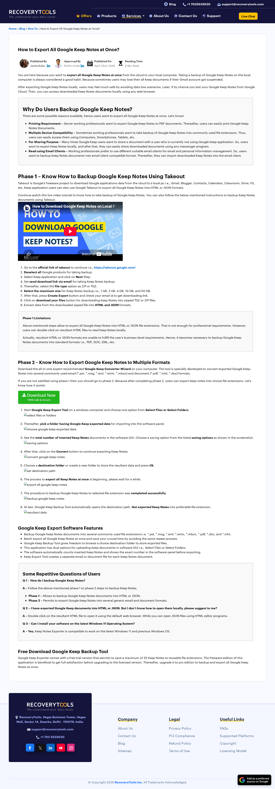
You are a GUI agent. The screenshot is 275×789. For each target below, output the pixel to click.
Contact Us (127, 735)
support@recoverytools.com (243, 4)
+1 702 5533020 (52, 737)
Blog (172, 4)
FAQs (224, 728)
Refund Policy (180, 743)
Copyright (228, 743)
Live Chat (248, 16)
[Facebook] (30, 748)
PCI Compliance (182, 735)
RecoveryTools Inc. (129, 782)
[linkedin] (48, 65)
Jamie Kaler (37, 65)
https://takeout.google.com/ (115, 267)
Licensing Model (233, 750)
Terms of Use (179, 750)
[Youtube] (61, 748)
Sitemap (125, 750)
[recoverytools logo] (32, 16)
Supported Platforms (237, 735)
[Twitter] (40, 748)
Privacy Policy (180, 728)
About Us (125, 728)
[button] (133, 15)
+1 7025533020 (198, 4)
